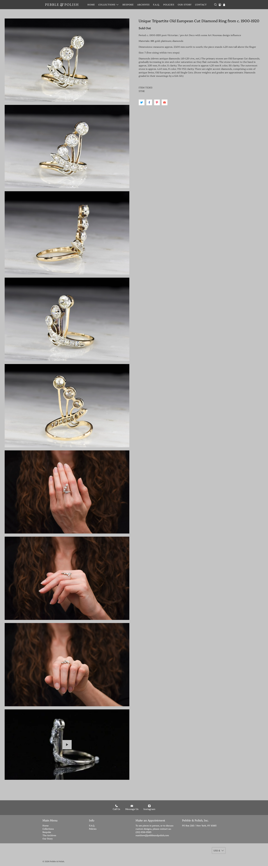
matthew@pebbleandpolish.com (152, 835)
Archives (143, 4)
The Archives (49, 835)
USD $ (217, 850)
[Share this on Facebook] (149, 102)
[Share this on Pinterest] (157, 102)
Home (91, 4)
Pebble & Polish (57, 861)
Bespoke (128, 4)
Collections (106, 4)
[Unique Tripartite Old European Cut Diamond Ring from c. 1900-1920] (67, 60)
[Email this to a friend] (165, 102)
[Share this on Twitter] (142, 102)
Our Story (185, 4)
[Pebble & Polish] (61, 4)
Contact (201, 4)
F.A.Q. (156, 4)
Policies (168, 4)
